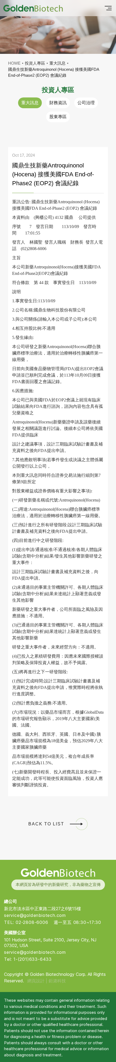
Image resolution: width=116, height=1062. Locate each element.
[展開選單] (108, 8)
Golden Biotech (58, 872)
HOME (14, 63)
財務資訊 (58, 102)
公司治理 (86, 102)
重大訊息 (30, 102)
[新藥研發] (33, 8)
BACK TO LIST (46, 824)
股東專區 (58, 116)
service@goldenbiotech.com (35, 915)
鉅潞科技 (57, 980)
